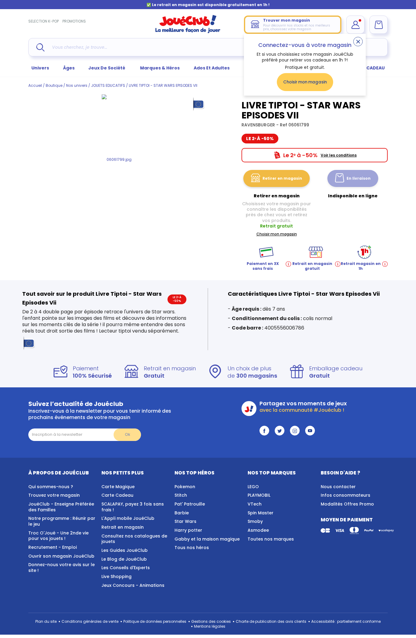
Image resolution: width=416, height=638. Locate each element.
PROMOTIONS (74, 21)
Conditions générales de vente (90, 621)
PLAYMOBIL (259, 495)
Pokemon (185, 487)
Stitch (181, 495)
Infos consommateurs (345, 495)
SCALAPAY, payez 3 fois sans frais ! (132, 507)
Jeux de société (107, 68)
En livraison (359, 178)
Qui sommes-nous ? (50, 487)
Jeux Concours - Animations (132, 585)
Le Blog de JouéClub (124, 559)
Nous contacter (338, 487)
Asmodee (258, 530)
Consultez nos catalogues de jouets (134, 539)
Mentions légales (209, 626)
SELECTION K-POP (43, 21)
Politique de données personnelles (154, 621)
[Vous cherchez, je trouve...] (40, 47)
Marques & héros (160, 68)
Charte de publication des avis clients (271, 621)
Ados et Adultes (212, 68)
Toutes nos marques (271, 539)
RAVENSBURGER (258, 125)
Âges (69, 68)
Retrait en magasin (122, 527)
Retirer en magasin (282, 178)
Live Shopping (116, 576)
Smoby (255, 521)
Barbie (182, 513)
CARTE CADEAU (368, 68)
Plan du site (46, 621)
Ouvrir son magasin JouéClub (61, 556)
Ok (127, 434)
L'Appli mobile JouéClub (127, 518)
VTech (255, 504)
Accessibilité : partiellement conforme (346, 621)
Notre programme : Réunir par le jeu (61, 521)
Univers (40, 68)
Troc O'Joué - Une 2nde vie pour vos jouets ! (58, 536)
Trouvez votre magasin (54, 495)
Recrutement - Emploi (52, 547)
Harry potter (188, 530)
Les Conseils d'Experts (125, 568)
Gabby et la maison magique (207, 539)
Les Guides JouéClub (124, 550)
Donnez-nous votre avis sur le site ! (61, 567)
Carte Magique (118, 487)
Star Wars (185, 521)
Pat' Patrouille (190, 504)
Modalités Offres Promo (347, 504)
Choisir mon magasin (305, 82)
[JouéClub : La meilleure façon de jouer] (187, 31)
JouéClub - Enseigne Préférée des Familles (61, 507)
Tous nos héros (192, 548)
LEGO (253, 487)
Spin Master (260, 513)
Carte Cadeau (117, 495)
